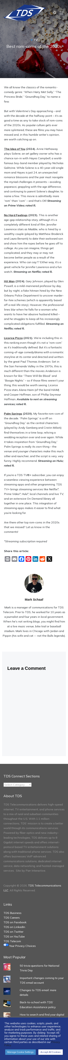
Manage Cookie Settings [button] (20, 1052)
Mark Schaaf (34, 599)
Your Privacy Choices (22, 946)
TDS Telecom (12, 941)
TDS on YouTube (14, 936)
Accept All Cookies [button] (50, 1052)
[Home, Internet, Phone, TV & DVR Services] (24, 12)
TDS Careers (11, 917)
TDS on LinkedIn (14, 927)
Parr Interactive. (36, 870)
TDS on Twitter (13, 931)
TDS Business (12, 913)
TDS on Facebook (15, 922)
